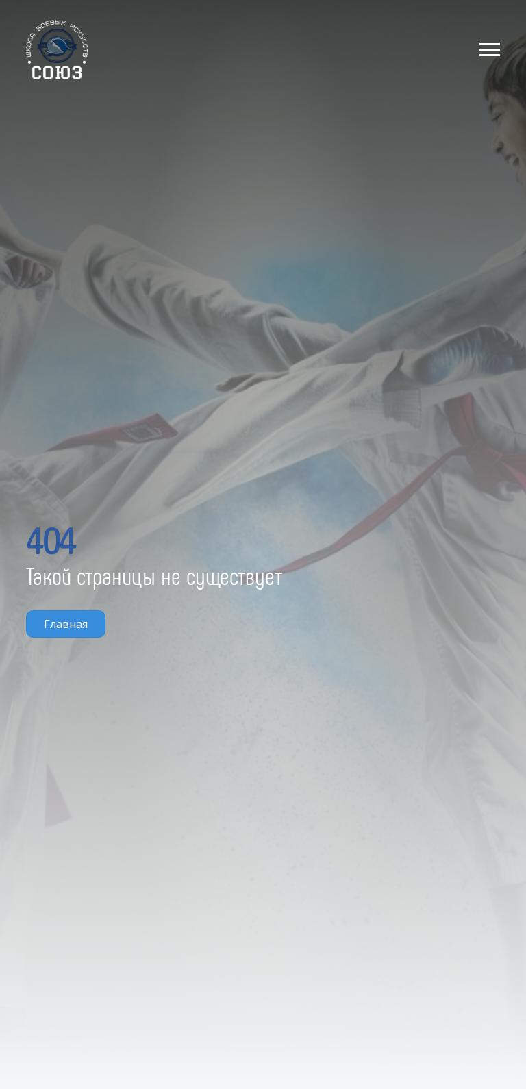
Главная (66, 623)
